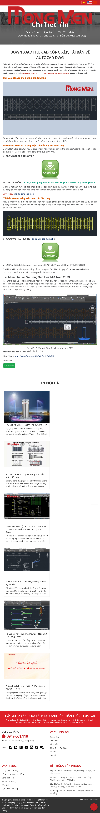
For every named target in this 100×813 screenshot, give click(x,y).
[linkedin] (21, 747)
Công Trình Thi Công (58, 748)
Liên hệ (53, 755)
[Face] (11, 747)
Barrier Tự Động (9, 781)
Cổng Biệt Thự (8, 778)
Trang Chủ (32, 32)
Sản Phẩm (54, 744)
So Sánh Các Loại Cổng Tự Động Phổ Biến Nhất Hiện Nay (25, 475)
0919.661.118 (17, 736)
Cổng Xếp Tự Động (10, 770)
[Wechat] (42, 747)
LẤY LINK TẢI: (9, 365)
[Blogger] (32, 747)
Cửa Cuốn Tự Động (10, 788)
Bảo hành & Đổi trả (28, 805)
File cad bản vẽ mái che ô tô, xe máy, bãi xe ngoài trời (26, 583)
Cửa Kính (5, 785)
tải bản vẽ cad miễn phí (43, 239)
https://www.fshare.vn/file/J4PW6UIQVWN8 (34, 356)
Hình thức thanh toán (19, 808)
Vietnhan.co (93, 799)
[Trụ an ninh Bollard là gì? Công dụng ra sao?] (27, 408)
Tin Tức (48, 32)
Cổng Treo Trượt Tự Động (13, 774)
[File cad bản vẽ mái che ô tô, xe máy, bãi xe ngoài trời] (27, 559)
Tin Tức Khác (66, 32)
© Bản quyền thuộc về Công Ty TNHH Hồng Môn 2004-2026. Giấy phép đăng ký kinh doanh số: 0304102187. (25, 805)
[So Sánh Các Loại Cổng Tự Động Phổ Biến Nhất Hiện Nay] (27, 454)
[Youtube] (26, 747)
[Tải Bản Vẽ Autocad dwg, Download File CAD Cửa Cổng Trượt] (27, 615)
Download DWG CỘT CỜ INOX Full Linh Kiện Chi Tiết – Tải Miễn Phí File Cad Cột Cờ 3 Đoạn (26, 529)
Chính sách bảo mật (10, 805)
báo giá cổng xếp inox (24, 194)
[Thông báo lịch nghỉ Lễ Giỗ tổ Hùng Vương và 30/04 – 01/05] (27, 666)
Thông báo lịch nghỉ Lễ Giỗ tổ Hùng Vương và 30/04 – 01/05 (25, 687)
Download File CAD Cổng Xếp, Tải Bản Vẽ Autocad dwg (52, 35)
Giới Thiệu (54, 740)
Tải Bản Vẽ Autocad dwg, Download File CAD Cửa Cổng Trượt (26, 635)
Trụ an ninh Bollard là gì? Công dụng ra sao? (26, 424)
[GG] (16, 747)
